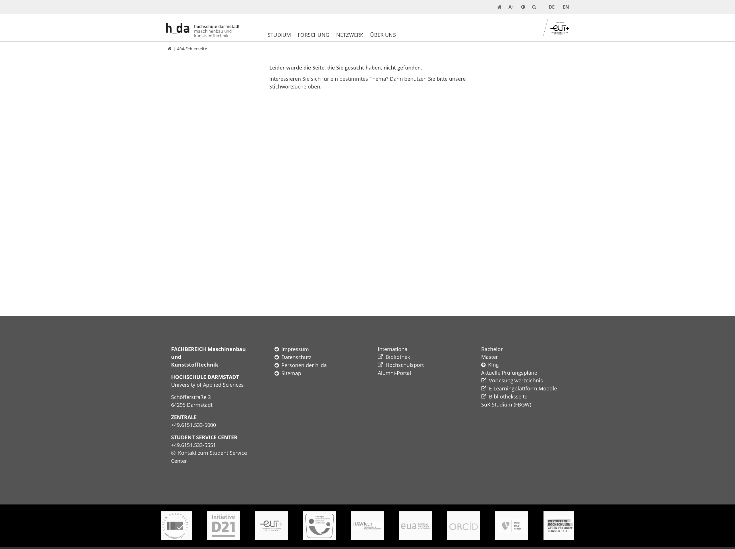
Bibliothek (398, 356)
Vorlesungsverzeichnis (516, 380)
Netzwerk (349, 34)
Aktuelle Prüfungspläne (509, 372)
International (393, 349)
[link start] (499, 7)
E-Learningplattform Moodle (523, 388)
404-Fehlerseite (192, 49)
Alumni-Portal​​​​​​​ (394, 372)
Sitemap (291, 373)
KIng (493, 364)
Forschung (313, 34)
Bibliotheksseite (508, 396)
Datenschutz (296, 357)
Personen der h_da (304, 365)
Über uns (383, 34)
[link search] (534, 7)
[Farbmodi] (523, 7)
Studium (279, 34)
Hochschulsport (405, 364)
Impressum (295, 349)
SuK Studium (496, 404)
